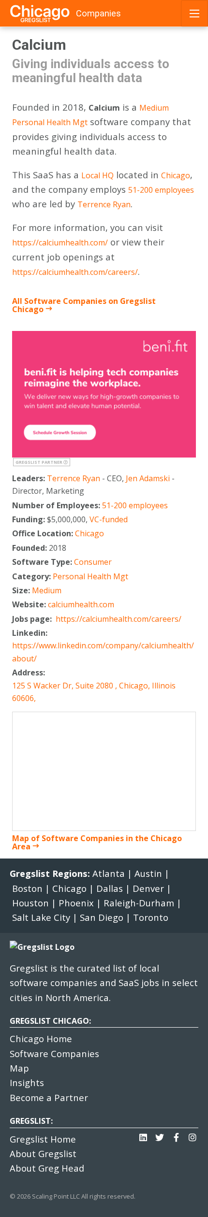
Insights (27, 1082)
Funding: (29, 519)
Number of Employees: (57, 505)
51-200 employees (161, 190)
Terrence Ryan (104, 204)
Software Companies (54, 1053)
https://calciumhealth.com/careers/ (75, 272)
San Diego (101, 917)
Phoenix (76, 903)
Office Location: (43, 533)
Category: (32, 576)
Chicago (175, 175)
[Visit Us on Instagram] (192, 1135)
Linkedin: (30, 633)
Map (19, 1068)
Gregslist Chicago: (50, 1021)
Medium (154, 107)
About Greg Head (47, 1168)
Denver (148, 888)
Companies (98, 13)
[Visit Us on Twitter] (159, 1135)
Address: (29, 672)
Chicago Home (41, 1038)
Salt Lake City (41, 917)
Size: (22, 590)
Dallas (109, 888)
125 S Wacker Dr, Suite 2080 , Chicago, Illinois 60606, (94, 691)
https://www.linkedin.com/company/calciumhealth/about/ (103, 651)
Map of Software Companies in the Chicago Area (97, 842)
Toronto (150, 917)
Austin (148, 873)
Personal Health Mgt (50, 122)
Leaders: (29, 478)
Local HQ (97, 175)
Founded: (30, 548)
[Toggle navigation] (194, 13)
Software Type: (43, 562)
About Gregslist (43, 1153)
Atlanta (108, 873)
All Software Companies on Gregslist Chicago (84, 305)
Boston (27, 888)
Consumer (93, 562)
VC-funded (108, 519)
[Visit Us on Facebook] (176, 1135)
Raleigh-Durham (139, 903)
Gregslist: (31, 1121)
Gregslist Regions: (51, 873)
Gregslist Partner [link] (39, 462)
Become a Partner (49, 1097)
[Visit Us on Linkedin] (143, 1135)
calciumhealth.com (81, 604)
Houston (30, 903)
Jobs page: (33, 619)
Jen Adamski (148, 478)
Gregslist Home (43, 1139)
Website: (30, 604)
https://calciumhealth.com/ (60, 242)
